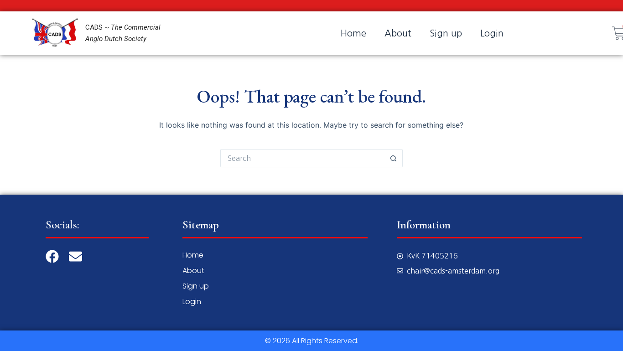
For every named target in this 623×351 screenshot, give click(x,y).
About (397, 33)
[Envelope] (75, 256)
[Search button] (393, 158)
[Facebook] (52, 256)
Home (353, 33)
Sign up (446, 33)
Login (492, 33)
